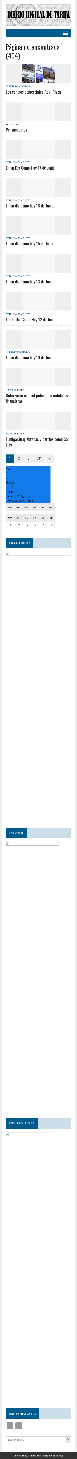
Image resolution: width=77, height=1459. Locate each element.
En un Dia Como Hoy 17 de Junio (30, 167)
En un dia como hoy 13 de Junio (29, 281)
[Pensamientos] (38, 118)
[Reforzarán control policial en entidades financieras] (38, 384)
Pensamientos (16, 129)
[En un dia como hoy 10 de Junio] (38, 346)
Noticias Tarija (15, 390)
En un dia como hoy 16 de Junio (29, 205)
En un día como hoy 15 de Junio (29, 243)
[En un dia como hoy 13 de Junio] (38, 270)
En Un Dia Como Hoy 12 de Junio (30, 319)
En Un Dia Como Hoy (18, 162)
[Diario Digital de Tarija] (38, 15)
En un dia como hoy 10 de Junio (29, 357)
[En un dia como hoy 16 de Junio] (38, 194)
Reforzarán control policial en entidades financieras (37, 398)
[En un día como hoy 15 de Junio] (38, 232)
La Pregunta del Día (18, 352)
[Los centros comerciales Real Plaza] (38, 80)
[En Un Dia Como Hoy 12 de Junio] (38, 308)
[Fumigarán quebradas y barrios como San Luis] (38, 428)
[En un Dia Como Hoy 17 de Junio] (38, 156)
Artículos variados (18, 86)
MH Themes (58, 1455)
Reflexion (12, 124)
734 (39, 458)
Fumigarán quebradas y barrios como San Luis (37, 442)
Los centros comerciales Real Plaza (33, 91)
